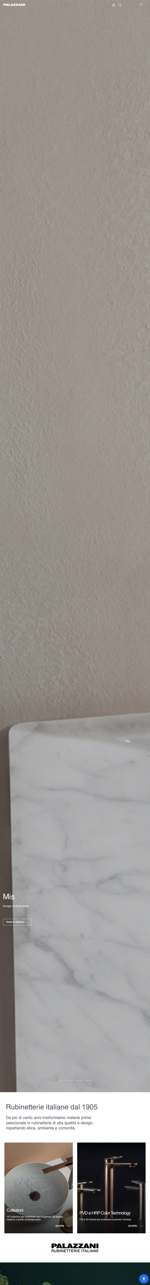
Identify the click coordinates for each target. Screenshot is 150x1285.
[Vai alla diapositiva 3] (88, 1080)
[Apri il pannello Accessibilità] (144, 1279)
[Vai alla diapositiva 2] (79, 1080)
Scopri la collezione (15, 922)
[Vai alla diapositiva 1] (70, 1080)
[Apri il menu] (113, 5)
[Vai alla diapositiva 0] (61, 1080)
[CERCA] (119, 5)
